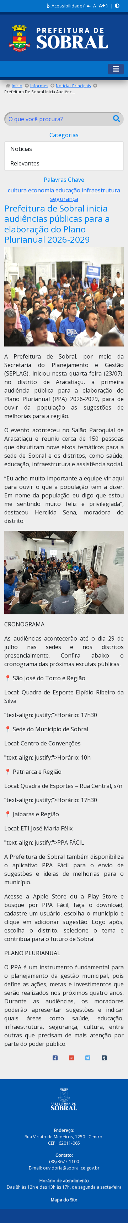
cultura (17, 190)
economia (41, 190)
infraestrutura (101, 190)
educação (67, 190)
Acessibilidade (66, 5)
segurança (64, 199)
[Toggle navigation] (116, 69)
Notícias (21, 149)
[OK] (116, 119)
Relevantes (24, 163)
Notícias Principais (73, 85)
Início (17, 85)
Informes (39, 85)
